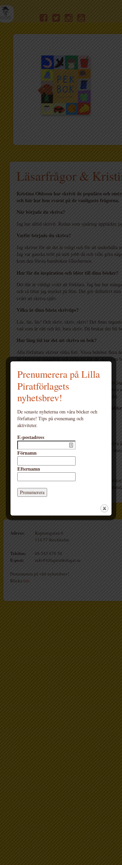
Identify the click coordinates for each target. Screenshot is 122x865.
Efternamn (28, 469)
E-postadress (30, 437)
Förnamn (27, 453)
